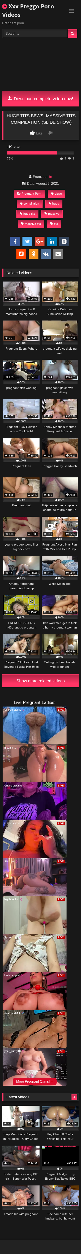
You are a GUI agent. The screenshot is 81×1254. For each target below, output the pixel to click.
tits (56, 223)
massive (53, 213)
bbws (58, 193)
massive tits (33, 223)
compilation (31, 203)
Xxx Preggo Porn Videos (28, 10)
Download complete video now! (43, 98)
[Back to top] (67, 1241)
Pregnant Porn (31, 193)
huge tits (29, 213)
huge (55, 203)
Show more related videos (40, 681)
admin (47, 176)
